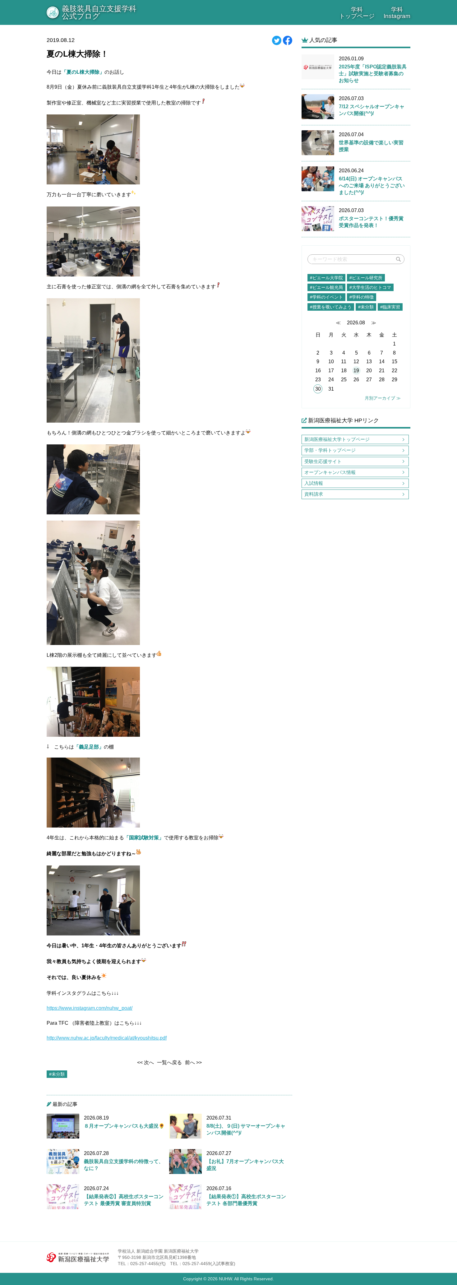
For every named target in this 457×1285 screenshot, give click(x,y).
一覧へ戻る (169, 1062)
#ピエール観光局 (326, 287)
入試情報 (313, 483)
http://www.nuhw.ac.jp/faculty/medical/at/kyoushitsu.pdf (107, 1038)
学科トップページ (357, 12)
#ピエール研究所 (365, 277)
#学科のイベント (326, 297)
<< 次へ (145, 1062)
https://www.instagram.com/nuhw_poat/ (89, 1008)
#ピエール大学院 (326, 277)
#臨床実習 (390, 306)
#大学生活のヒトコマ (370, 287)
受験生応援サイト (323, 461)
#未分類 (366, 306)
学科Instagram (397, 12)
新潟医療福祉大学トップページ (337, 439)
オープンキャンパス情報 (330, 472)
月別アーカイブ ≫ (383, 398)
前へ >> (193, 1062)
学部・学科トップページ (330, 450)
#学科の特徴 (361, 297)
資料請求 (313, 494)
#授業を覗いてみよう (331, 306)
